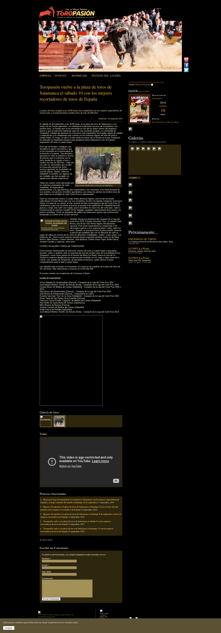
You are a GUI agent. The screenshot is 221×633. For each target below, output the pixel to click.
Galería (115, 75)
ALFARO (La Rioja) (138, 248)
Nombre (46, 558)
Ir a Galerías (133, 178)
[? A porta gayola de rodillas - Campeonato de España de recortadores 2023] (160, 149)
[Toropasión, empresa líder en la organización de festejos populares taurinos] (67, 13)
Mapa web (103, 616)
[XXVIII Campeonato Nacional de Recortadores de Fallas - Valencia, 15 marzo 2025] (138, 149)
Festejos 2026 (100, 75)
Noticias (60, 75)
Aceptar (8, 628)
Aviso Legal (104, 613)
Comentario (47, 578)
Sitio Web (46, 572)
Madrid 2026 (79, 75)
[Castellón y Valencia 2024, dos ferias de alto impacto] (149, 149)
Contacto (103, 615)
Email (44, 565)
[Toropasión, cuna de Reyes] (155, 149)
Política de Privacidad (142, 85)
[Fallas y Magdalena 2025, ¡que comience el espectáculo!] (144, 149)
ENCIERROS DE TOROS (142, 239)
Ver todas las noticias (46, 540)
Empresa (45, 75)
